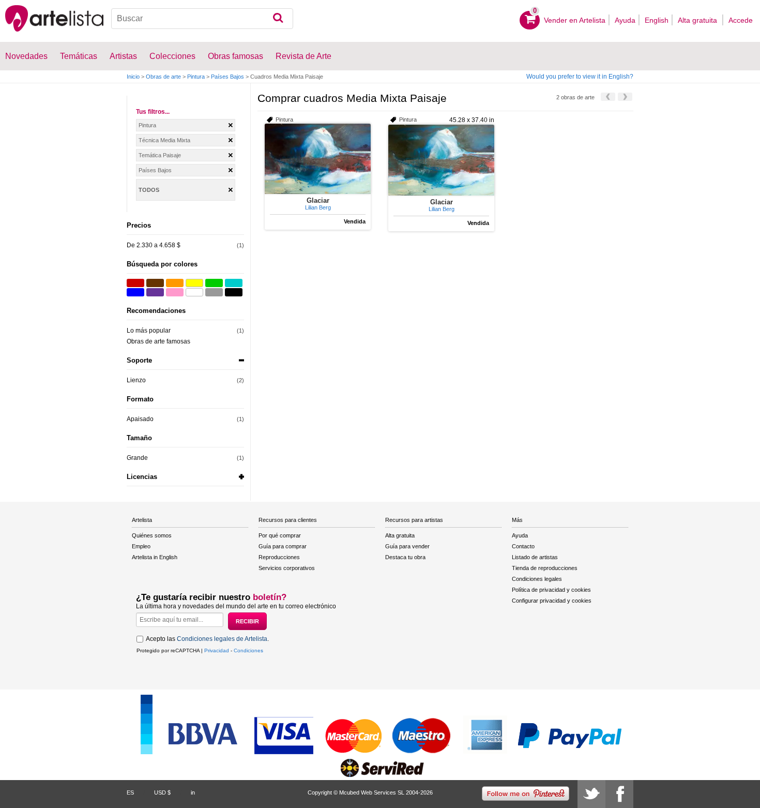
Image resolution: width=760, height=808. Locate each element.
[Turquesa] (233, 283)
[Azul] (135, 292)
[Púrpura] (155, 292)
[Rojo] (135, 283)
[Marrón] (155, 283)
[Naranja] (175, 283)
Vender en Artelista (574, 20)
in (193, 792)
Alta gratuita (698, 20)
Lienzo (136, 380)
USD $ (162, 792)
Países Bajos (227, 76)
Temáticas (78, 56)
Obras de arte (163, 76)
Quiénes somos (152, 535)
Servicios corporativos (287, 568)
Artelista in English (154, 557)
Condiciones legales (537, 579)
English (656, 20)
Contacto (523, 546)
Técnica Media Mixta (164, 140)
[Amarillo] (194, 283)
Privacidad (216, 650)
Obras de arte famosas (158, 341)
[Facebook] (619, 794)
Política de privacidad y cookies (551, 590)
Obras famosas (235, 56)
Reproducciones (279, 557)
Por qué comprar (280, 535)
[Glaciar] (318, 159)
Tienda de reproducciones (544, 568)
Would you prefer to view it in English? (579, 76)
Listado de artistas (535, 557)
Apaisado (140, 419)
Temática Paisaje (160, 155)
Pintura (196, 76)
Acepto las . (207, 638)
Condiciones (248, 650)
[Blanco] (194, 292)
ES (130, 792)
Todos (149, 190)
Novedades (26, 56)
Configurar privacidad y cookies (551, 600)
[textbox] (202, 18)
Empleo (141, 546)
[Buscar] (278, 18)
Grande (137, 457)
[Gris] (214, 292)
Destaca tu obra (405, 557)
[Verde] (214, 283)
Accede (740, 20)
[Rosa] (175, 292)
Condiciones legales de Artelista (222, 638)
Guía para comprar (283, 546)
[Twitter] (591, 794)
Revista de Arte (303, 56)
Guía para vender (407, 546)
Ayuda (625, 20)
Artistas (123, 56)
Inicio (133, 76)
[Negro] (233, 292)
